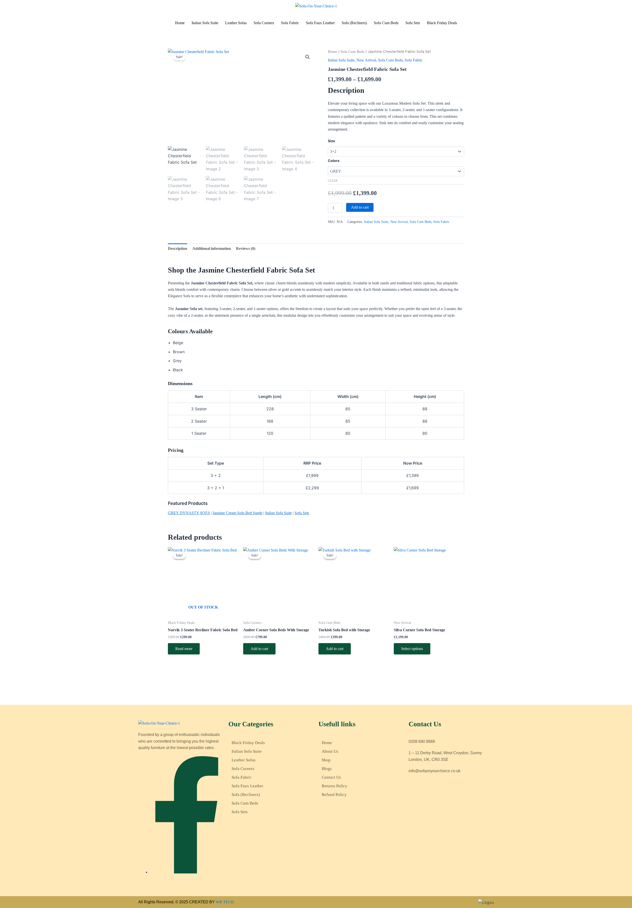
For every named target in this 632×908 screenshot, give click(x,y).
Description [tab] (177, 248)
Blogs (327, 768)
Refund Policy (334, 794)
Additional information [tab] (211, 248)
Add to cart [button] (259, 649)
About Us (330, 751)
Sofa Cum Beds (386, 23)
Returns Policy (334, 786)
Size (331, 141)
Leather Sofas (236, 23)
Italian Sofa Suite (205, 23)
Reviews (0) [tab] (245, 248)
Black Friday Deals (442, 23)
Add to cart (360, 207)
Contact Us (331, 777)
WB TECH (225, 902)
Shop (326, 760)
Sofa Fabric (290, 23)
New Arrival (366, 60)
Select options (412, 649)
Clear (332, 180)
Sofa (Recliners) (354, 23)
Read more (183, 649)
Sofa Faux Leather (320, 23)
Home (180, 23)
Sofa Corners (264, 23)
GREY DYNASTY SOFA (189, 513)
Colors (333, 160)
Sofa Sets (412, 23)
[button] (307, 57)
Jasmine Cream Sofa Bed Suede (237, 513)
